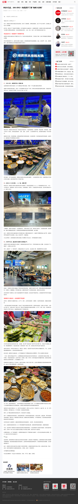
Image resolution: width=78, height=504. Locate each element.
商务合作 (4, 485)
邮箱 (5, 488)
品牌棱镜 (66, 19)
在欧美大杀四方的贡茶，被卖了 (64, 64)
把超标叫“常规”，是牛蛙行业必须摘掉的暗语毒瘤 (65, 79)
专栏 (30, 2)
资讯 (22, 2)
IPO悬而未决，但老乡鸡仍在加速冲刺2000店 (65, 74)
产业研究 (35, 2)
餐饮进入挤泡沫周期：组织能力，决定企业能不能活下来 (67, 30)
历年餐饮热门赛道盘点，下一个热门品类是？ (65, 76)
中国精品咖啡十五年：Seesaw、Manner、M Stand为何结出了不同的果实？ (65, 71)
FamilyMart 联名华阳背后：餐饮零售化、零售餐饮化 (67, 37)
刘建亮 (65, 42)
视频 (26, 2)
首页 (19, 2)
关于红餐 (55, 2)
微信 (21, 487)
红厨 (43, 2)
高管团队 (10, 481)
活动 (39, 2)
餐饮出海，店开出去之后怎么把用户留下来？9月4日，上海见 (67, 14)
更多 (59, 2)
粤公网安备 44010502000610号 (44, 500)
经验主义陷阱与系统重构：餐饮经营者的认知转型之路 (67, 45)
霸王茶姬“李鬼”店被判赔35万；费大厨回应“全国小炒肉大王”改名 (65, 84)
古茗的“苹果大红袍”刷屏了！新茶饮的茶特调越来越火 (65, 69)
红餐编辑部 (66, 11)
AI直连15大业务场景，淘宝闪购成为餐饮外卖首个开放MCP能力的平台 (65, 67)
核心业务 (15, 481)
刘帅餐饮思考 (67, 26)
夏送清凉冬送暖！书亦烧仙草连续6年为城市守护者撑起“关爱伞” (65, 86)
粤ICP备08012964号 (6, 500)
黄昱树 (65, 34)
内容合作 (20, 485)
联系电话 (4, 487)
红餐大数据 (48, 2)
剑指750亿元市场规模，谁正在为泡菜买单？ (65, 81)
